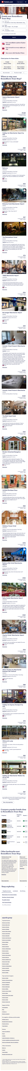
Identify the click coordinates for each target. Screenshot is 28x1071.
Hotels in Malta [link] (5, 988)
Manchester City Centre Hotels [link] (9, 894)
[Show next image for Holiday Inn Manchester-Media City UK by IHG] (25, 767)
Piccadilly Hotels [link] (6, 899)
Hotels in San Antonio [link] (6, 955)
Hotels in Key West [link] (6, 961)
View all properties (8, 802)
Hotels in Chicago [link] (5, 927)
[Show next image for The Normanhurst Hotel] (25, 229)
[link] (24, 84)
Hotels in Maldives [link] (5, 984)
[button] (14, 886)
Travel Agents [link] (5, 1025)
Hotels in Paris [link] (5, 944)
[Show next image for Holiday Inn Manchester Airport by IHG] (25, 124)
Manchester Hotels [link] (8, 5)
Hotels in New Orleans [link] (6, 931)
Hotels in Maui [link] (5, 993)
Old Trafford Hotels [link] (6, 902)
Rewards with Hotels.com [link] (7, 1054)
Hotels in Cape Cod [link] (6, 1001)
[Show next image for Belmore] (25, 159)
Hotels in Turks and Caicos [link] (7, 980)
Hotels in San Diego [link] (6, 933)
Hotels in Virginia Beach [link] (6, 966)
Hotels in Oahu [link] (5, 999)
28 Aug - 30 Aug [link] (7, 68)
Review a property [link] (6, 1013)
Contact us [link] (4, 1011)
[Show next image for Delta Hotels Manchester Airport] (25, 589)
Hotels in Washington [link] (6, 948)
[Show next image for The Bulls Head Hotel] (25, 407)
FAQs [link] (3, 1009)
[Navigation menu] (25, 2)
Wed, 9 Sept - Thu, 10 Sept (11, 26)
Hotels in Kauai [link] (5, 997)
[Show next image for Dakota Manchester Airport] (25, 89)
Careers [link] (3, 1050)
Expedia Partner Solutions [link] (7, 1021)
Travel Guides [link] (5, 1052)
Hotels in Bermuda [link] (6, 986)
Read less (4, 874)
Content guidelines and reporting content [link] (10, 1040)
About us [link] (4, 1047)
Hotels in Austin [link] (5, 950)
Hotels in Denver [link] (5, 946)
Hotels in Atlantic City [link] (6, 959)
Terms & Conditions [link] (6, 1031)
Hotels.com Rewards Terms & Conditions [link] (10, 1042)
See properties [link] (5, 880)
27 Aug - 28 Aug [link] (20, 63)
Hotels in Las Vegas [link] (6, 922)
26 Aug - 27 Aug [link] (7, 63)
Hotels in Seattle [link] (5, 968)
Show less (4, 110)
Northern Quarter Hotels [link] (8, 897)
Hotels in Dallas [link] (5, 972)
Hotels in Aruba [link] (5, 978)
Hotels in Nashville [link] (5, 935)
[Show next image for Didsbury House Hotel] (25, 517)
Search (14, 37)
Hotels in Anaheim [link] (5, 970)
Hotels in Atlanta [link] (5, 953)
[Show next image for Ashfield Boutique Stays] (25, 482)
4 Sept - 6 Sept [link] (20, 68)
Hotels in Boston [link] (5, 957)
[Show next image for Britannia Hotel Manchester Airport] (25, 195)
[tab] (7, 891)
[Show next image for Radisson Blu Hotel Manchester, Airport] (25, 554)
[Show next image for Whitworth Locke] (25, 732)
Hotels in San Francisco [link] (6, 937)
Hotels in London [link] (5, 963)
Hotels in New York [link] (6, 924)
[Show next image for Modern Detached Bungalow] (25, 443)
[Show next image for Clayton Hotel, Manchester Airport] (25, 626)
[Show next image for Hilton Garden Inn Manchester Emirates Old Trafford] (25, 661)
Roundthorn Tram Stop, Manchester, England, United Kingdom (15, 22)
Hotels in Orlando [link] (5, 929)
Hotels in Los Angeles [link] (6, 940)
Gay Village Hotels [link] (6, 905)
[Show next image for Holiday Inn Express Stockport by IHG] (25, 696)
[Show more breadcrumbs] (2, 5)
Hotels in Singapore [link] (6, 982)
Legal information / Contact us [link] (8, 1038)
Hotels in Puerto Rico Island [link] (7, 995)
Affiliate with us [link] (5, 1019)
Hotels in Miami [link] (5, 942)
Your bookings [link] (5, 1007)
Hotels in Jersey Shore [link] (6, 991)
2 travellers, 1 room (9, 30)
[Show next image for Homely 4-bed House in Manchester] (25, 337)
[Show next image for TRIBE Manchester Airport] (25, 267)
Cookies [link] (3, 1035)
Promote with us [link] (5, 1023)
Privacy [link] (3, 1033)
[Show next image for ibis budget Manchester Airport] (25, 304)
